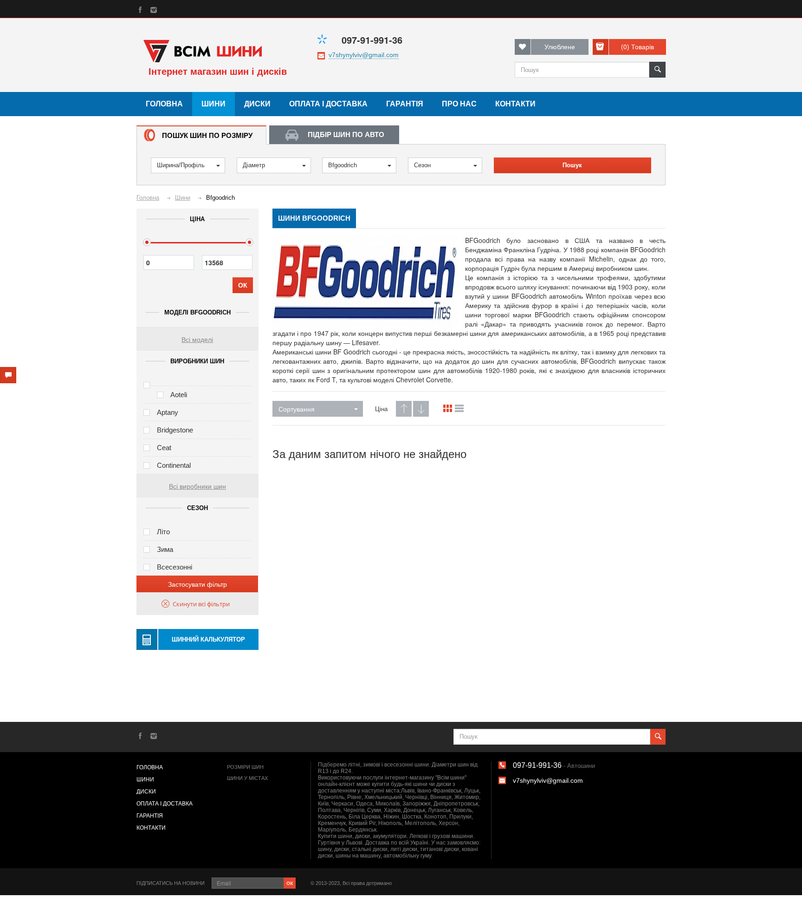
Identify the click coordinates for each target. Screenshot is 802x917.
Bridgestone (175, 430)
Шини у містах (247, 778)
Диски (257, 104)
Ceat (164, 448)
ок (289, 882)
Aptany (167, 412)
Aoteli (178, 395)
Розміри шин (245, 767)
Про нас (459, 104)
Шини (213, 104)
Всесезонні (174, 567)
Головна (164, 104)
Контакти (515, 104)
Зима (165, 549)
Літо (163, 532)
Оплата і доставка (328, 104)
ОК (242, 285)
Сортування (296, 408)
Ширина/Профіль (181, 165)
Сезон (422, 165)
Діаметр (254, 165)
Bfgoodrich (342, 165)
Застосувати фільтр (197, 584)
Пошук (572, 165)
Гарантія (404, 104)
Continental (174, 465)
